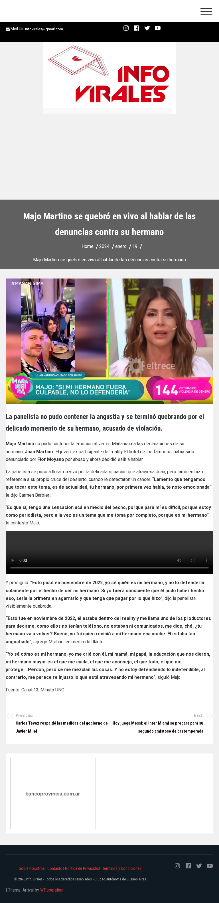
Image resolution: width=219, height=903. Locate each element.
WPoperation (51, 890)
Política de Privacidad (82, 868)
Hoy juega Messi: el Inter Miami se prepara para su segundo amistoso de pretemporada (158, 723)
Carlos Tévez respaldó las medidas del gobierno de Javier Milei (62, 723)
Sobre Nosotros (32, 868)
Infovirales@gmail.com (44, 29)
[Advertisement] (109, 157)
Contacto (54, 868)
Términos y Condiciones (121, 868)
